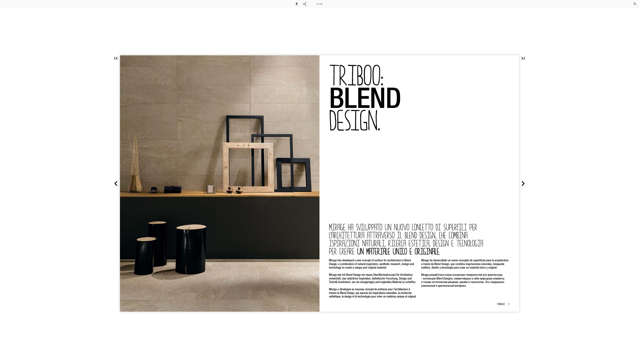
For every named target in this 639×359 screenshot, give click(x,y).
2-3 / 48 (319, 4)
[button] (297, 4)
